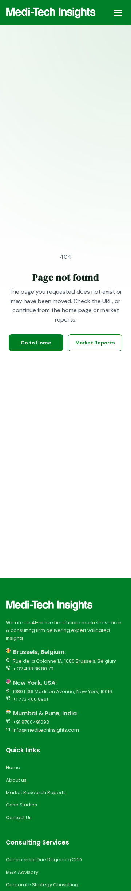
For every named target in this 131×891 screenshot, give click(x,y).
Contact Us (19, 817)
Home (13, 767)
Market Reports (95, 342)
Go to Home (36, 342)
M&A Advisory (22, 872)
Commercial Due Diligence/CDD (44, 859)
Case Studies (21, 804)
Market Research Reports (36, 792)
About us (16, 780)
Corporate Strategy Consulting (42, 884)
